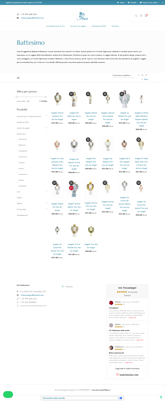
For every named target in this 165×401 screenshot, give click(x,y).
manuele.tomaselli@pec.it (101, 390)
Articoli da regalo (23, 128)
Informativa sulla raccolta (54, 398)
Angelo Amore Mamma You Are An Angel (57, 116)
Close (162, 2)
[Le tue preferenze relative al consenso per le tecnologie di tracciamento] (161, 397)
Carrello (133, 2)
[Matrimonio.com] (127, 375)
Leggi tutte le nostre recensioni (127, 369)
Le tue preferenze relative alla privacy (92, 398)
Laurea (21, 168)
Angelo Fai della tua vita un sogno (74, 116)
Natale (19, 197)
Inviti (18, 192)
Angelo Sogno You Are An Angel (57, 206)
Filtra (44, 101)
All (18, 77)
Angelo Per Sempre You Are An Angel (91, 161)
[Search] (136, 15)
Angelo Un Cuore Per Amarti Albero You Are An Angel (125, 204)
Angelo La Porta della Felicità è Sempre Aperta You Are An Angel (141, 119)
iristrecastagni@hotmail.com (32, 17)
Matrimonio (23, 174)
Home (122, 2)
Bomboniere (21, 134)
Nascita (21, 180)
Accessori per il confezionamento (29, 116)
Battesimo (22, 145)
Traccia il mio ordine (150, 2)
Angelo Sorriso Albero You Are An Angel (74, 206)
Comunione (23, 157)
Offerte (19, 203)
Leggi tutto (132, 317)
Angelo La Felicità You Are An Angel (124, 116)
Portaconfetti (21, 209)
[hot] (74, 180)
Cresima (21, 162)
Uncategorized (22, 215)
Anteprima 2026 (23, 122)
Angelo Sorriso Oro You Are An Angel (91, 206)
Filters (146, 79)
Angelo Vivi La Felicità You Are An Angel (74, 247)
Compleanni (23, 151)
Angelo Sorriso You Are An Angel (108, 204)
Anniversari (23, 139)
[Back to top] (159, 395)
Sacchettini (22, 186)
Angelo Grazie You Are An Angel (91, 116)
